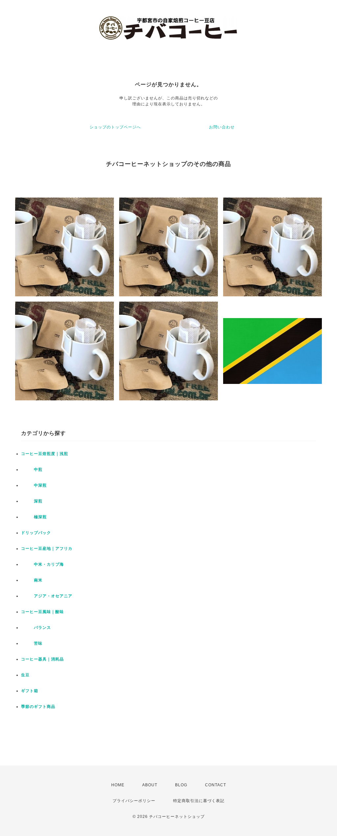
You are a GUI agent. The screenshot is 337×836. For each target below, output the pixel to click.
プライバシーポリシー (134, 800)
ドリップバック (36, 532)
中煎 (31, 469)
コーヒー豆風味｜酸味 (42, 611)
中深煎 (34, 485)
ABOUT (149, 785)
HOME (117, 785)
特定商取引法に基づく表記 (198, 800)
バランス (36, 627)
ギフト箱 (29, 690)
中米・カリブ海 (42, 564)
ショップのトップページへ (115, 127)
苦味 (31, 643)
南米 (31, 580)
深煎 (31, 501)
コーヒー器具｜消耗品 (42, 659)
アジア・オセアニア (46, 596)
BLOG (181, 785)
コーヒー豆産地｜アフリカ (46, 548)
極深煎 (34, 517)
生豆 (25, 675)
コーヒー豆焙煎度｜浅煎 (44, 453)
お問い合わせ (222, 127)
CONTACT (215, 785)
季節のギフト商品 (38, 706)
